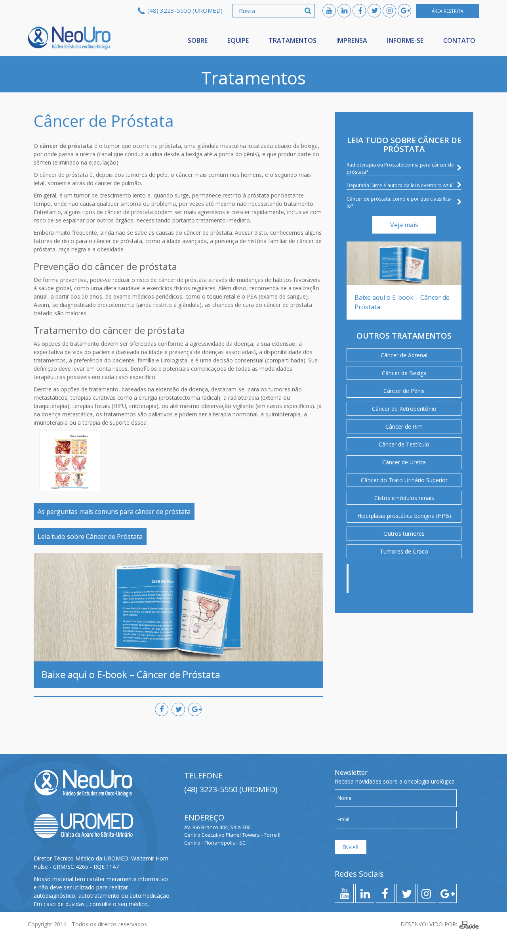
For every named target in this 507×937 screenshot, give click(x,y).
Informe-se (405, 40)
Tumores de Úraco (404, 551)
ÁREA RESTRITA (447, 11)
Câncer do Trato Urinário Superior (404, 480)
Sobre (198, 40)
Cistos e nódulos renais (404, 498)
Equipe (238, 40)
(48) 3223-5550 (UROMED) (185, 10)
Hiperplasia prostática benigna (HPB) (404, 515)
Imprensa (351, 40)
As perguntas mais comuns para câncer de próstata (114, 511)
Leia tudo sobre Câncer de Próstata (90, 536)
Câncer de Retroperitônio (404, 408)
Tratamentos (292, 40)
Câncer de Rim (404, 426)
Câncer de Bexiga (404, 373)
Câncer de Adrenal (404, 355)
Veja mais (404, 224)
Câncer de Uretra (404, 462)
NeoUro (69, 38)
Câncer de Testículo (404, 444)
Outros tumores (404, 533)
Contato (459, 40)
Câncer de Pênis (404, 391)
